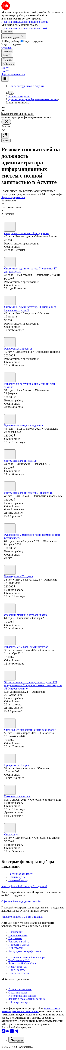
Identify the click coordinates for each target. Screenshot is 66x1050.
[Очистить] (6, 122)
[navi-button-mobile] (4, 79)
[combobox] (17, 114)
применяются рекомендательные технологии (30, 1010)
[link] (7, 59)
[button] (5, 67)
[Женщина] (9, 342)
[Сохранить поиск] (4, 136)
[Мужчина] (9, 227)
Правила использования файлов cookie (24, 28)
